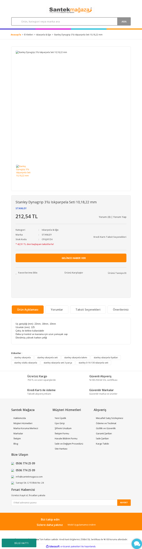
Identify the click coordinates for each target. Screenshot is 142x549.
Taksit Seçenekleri (88, 309)
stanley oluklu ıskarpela (25, 362)
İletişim (17, 438)
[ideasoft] (53, 546)
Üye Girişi (60, 423)
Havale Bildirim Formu (66, 438)
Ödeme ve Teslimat (106, 423)
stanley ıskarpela (22, 357)
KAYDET (124, 502)
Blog (16, 443)
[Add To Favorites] (26, 272)
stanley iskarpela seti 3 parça (58, 362)
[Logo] (70, 10)
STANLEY (21, 208)
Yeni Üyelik (60, 418)
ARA (124, 21)
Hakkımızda (20, 418)
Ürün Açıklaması (27, 309)
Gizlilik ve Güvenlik (106, 428)
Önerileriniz (121, 309)
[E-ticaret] (70, 546)
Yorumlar (57, 309)
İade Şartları (102, 438)
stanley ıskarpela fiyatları (106, 357)
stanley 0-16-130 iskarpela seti (93, 362)
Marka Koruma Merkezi (26, 428)
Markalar (18, 433)
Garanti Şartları (104, 433)
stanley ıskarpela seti (47, 357)
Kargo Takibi (102, 443)
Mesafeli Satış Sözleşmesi (109, 418)
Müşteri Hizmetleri (23, 423)
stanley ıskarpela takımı (75, 357)
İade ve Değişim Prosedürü (69, 443)
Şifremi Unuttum (63, 428)
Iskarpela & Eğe (50, 229)
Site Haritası (61, 448)
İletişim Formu (62, 433)
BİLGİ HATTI (21, 543)
